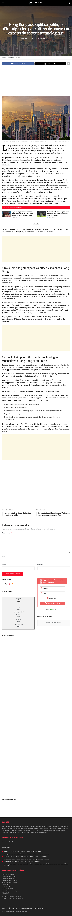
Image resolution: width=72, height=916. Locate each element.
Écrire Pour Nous (13, 908)
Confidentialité (39, 908)
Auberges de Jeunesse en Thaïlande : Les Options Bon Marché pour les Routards (26, 854)
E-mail (4, 565)
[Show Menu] (3, 3)
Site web (40, 565)
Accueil (4, 57)
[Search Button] (69, 3)
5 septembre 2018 (35, 38)
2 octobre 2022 (51, 217)
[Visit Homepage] (36, 3)
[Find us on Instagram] (9, 584)
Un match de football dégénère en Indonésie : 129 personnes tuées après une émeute (58, 213)
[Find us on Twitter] (6, 584)
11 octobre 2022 (16, 217)
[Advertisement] (36, 81)
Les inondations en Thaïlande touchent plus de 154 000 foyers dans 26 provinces (26, 859)
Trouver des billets (53, 603)
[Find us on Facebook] (2, 584)
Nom (4, 556)
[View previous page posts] (34, 223)
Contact (4, 908)
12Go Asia (52, 609)
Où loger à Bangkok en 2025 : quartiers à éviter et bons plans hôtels (22, 851)
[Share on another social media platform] (68, 63)
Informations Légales (26, 908)
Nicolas (25, 38)
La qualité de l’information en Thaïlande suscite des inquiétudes (22, 861)
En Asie (46, 38)
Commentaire (7, 533)
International (11, 57)
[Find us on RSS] (12, 584)
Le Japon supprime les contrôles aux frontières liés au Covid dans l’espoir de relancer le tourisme (22, 213)
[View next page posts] (37, 223)
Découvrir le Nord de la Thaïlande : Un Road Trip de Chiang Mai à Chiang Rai (25, 856)
